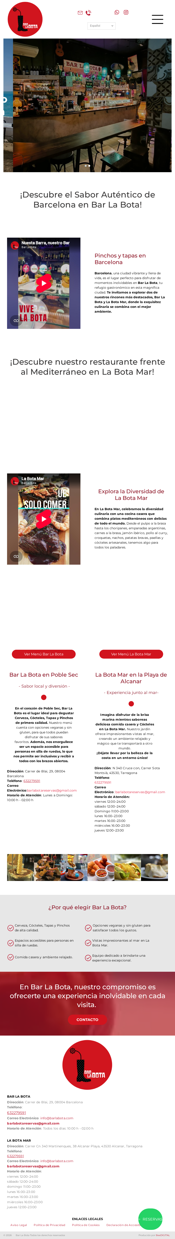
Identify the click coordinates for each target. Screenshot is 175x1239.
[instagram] (126, 13)
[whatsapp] (116, 13)
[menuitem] (18, 1225)
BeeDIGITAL (163, 1235)
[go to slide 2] (89, 166)
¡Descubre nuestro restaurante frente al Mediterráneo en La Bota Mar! (87, 367)
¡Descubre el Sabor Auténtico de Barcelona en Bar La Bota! (87, 200)
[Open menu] (157, 19)
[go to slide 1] (86, 166)
